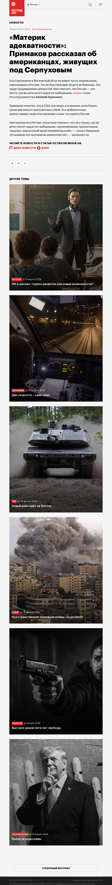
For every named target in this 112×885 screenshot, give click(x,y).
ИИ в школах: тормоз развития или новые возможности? (52, 284)
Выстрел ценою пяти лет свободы (36, 728)
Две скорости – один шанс (31, 395)
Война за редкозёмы (26, 839)
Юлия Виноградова (41, 29)
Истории (16, 279)
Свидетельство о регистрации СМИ (88, 880)
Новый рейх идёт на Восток (31, 506)
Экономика (18, 390)
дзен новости (25, 148)
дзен (45, 148)
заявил (77, 93)
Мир (14, 501)
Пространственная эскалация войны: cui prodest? (47, 617)
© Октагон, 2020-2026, (21, 880)
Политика (17, 723)
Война (15, 612)
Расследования (20, 834)
